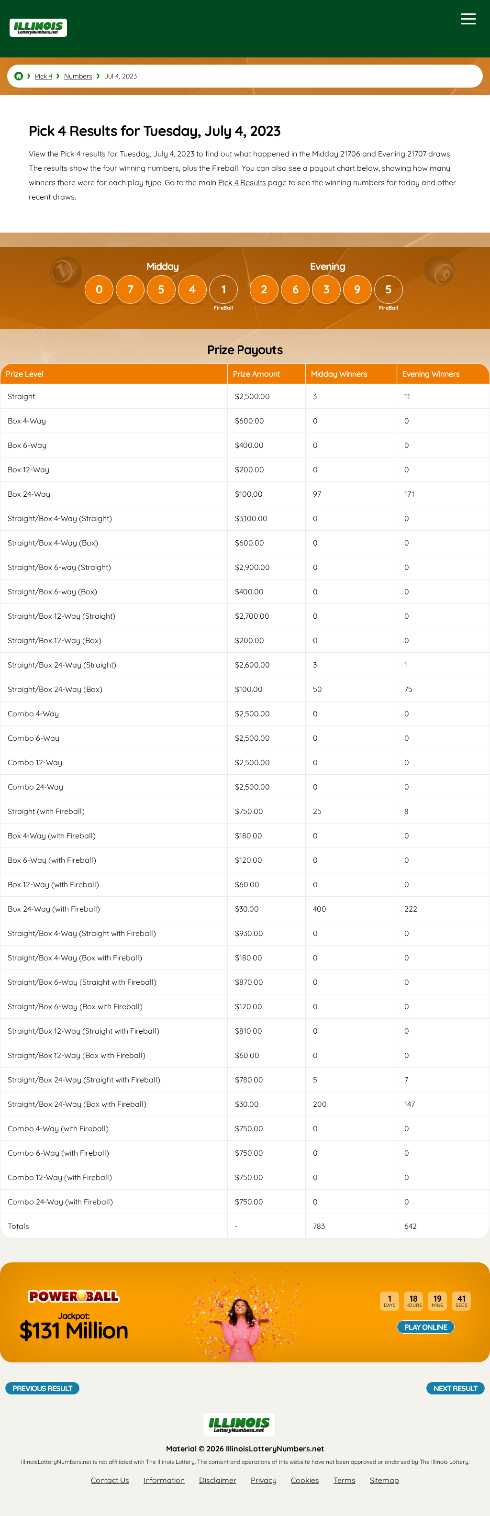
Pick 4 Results (242, 182)
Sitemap (384, 1480)
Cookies (305, 1480)
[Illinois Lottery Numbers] (18, 76)
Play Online (425, 1327)
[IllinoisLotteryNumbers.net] (37, 41)
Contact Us (110, 1480)
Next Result (456, 1388)
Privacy (264, 1480)
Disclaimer (217, 1480)
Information (164, 1480)
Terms (345, 1480)
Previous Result (42, 1388)
